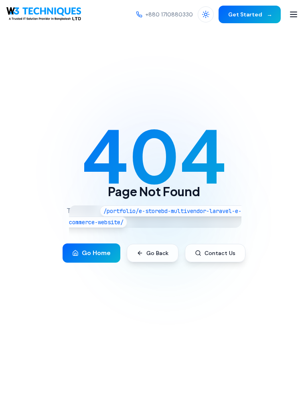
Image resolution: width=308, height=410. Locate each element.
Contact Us (220, 253)
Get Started (250, 14)
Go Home (96, 253)
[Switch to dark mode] (206, 14)
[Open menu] (294, 14)
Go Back (157, 253)
